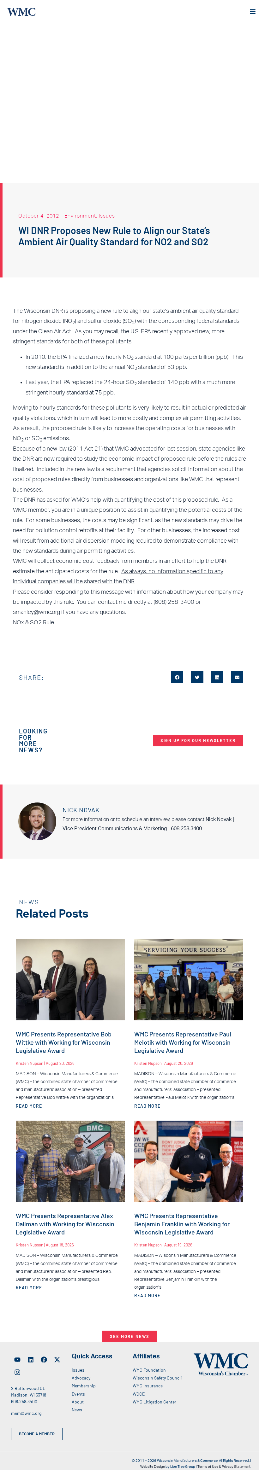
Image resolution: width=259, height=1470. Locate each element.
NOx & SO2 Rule (33, 623)
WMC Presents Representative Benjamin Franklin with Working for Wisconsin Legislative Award (182, 1224)
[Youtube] (17, 1359)
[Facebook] (44, 1359)
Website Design (152, 1466)
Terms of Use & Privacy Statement (223, 1466)
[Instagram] (17, 1372)
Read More (29, 1106)
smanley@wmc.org (36, 612)
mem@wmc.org (26, 1413)
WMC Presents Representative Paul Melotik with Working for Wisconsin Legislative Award (182, 1042)
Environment (80, 216)
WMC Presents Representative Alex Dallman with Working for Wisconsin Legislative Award (65, 1224)
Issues (107, 216)
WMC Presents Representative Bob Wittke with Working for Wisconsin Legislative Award (63, 1042)
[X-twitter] (57, 1359)
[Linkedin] (30, 1359)
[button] (177, 677)
